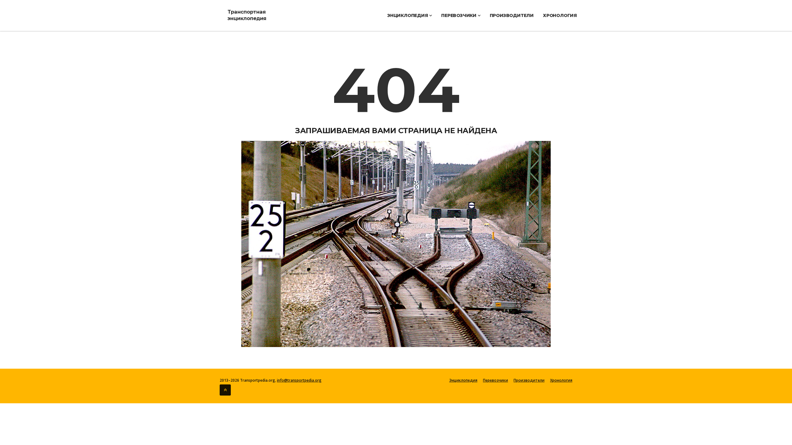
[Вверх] (225, 390)
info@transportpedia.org (299, 380)
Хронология (560, 15)
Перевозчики (459, 15)
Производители (512, 15)
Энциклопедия (408, 15)
